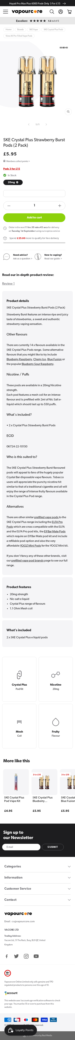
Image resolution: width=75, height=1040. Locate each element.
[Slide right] (46, 125)
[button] (5, 11)
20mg (12, 182)
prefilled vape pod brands (27, 560)
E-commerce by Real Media (39, 1036)
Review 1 (8, 284)
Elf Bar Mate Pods (55, 531)
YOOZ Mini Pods (30, 545)
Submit (53, 847)
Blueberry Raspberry (19, 359)
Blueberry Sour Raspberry (37, 364)
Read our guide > (53, 259)
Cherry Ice (39, 359)
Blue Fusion (54, 359)
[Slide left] (29, 125)
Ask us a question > (22, 259)
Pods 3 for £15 (11, 169)
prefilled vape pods (46, 517)
